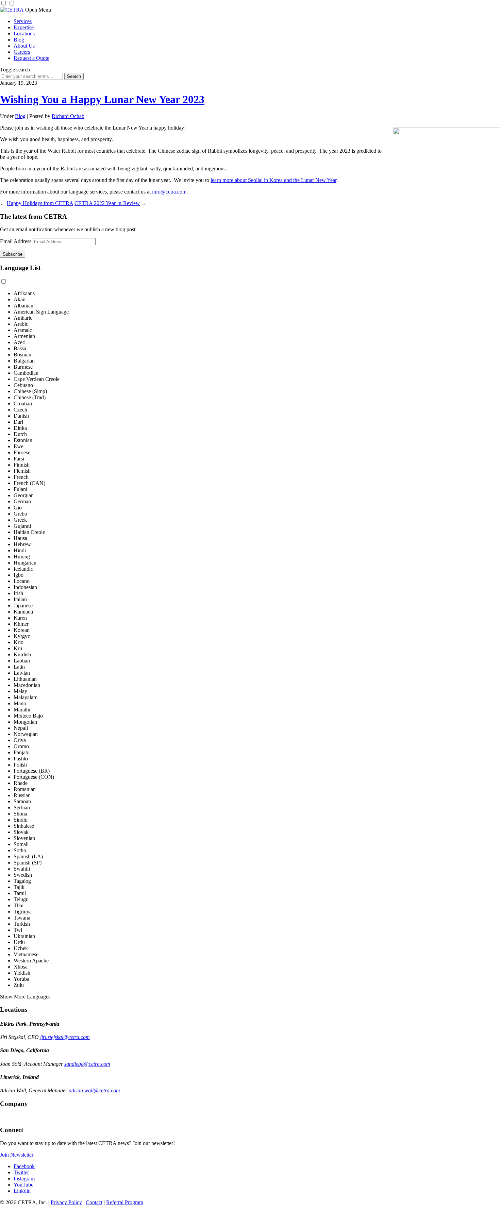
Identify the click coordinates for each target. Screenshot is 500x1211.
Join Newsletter (16, 1155)
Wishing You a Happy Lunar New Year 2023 (102, 99)
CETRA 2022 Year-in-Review (107, 203)
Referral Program (124, 1202)
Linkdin (22, 1191)
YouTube (23, 1185)
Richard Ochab (68, 116)
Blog (19, 40)
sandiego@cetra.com (87, 1064)
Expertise (24, 27)
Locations (24, 33)
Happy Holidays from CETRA (40, 203)
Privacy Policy (66, 1202)
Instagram (24, 1178)
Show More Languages (25, 996)
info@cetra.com (169, 192)
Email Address (15, 241)
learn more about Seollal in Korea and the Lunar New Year (273, 180)
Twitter (21, 1172)
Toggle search (15, 69)
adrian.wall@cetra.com (94, 1090)
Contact (94, 1202)
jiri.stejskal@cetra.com (65, 1037)
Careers (22, 52)
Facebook (24, 1166)
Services (23, 21)
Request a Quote (31, 58)
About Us (24, 46)
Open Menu (38, 10)
